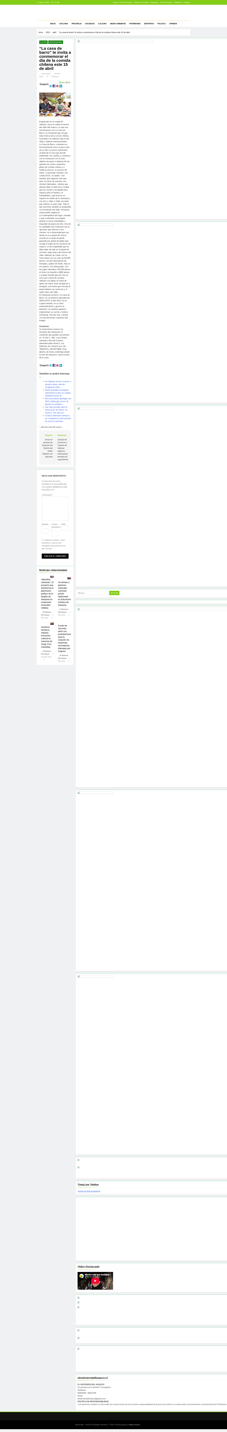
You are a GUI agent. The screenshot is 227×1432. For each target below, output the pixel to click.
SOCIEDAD (90, 24)
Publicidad (178, 2)
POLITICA (161, 24)
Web (63, 524)
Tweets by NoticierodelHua (89, 1191)
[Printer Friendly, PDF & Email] (64, 82)
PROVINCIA (77, 24)
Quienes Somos (166, 2)
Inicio (53, 24)
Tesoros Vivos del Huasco (122, 2)
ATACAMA (63, 24)
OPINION (173, 24)
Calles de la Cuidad (141, 2)
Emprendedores (55, 42)
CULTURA (102, 24)
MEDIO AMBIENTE (118, 24)
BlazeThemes (135, 1425)
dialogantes (154, 2)
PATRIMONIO (135, 24)
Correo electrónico (56, 527)
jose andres (46, 74)
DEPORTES (149, 24)
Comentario (47, 495)
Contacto (186, 2)
